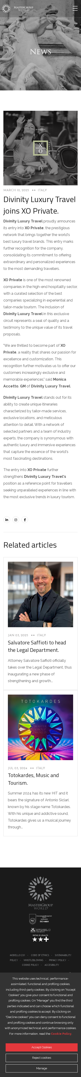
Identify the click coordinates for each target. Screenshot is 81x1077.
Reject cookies (41, 1057)
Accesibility (52, 965)
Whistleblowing (33, 960)
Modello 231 (17, 955)
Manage (41, 1068)
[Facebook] (24, 519)
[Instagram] (15, 519)
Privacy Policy (57, 960)
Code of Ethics (40, 955)
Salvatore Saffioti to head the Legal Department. (37, 646)
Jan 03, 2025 (18, 635)
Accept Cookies (42, 1047)
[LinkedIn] (6, 519)
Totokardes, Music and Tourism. (33, 779)
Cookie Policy (30, 965)
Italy (42, 190)
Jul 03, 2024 (17, 768)
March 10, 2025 (16, 190)
